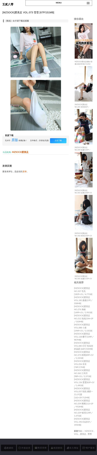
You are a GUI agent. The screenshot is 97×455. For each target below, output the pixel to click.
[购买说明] (40, 448)
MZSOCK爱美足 (20, 152)
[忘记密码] (56, 448)
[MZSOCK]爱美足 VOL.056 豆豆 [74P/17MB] (82, 364)
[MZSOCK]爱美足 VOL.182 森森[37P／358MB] (83, 300)
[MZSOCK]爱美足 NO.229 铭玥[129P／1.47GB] (83, 413)
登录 (25, 172)
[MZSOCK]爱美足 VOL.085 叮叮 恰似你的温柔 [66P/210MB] (83, 346)
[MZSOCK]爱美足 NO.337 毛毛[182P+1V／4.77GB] (83, 291)
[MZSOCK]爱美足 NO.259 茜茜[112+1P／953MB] (83, 404)
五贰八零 (8, 4)
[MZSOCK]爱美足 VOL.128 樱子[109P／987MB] (84, 337)
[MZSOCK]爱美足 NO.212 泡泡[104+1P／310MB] (83, 319)
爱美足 (83, 434)
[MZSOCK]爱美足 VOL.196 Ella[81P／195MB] (83, 422)
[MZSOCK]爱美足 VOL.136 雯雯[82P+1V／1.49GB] (84, 382)
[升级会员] (24, 448)
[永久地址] (72, 448)
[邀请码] (8, 448)
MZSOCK (89, 431)
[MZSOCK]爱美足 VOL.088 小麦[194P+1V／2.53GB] (83, 328)
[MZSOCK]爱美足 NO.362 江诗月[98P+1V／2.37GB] (82, 373)
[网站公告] (88, 448)
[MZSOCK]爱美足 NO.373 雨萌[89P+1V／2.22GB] (83, 355)
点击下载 (58, 140)
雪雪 (90, 434)
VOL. (76, 434)
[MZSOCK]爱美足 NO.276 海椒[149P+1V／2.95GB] (83, 309)
